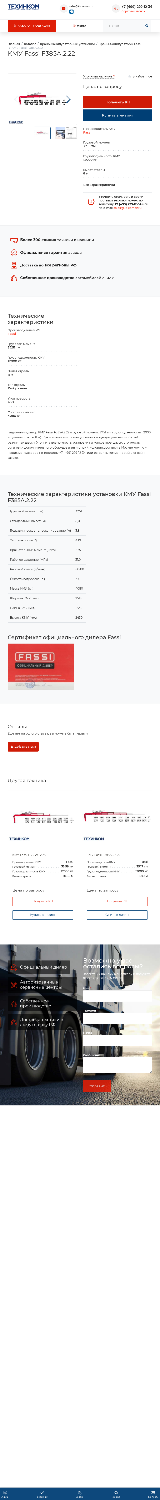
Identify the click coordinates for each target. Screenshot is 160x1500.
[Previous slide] (16, 99)
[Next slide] (68, 99)
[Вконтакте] (71, 11)
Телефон (90, 1010)
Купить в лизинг (42, 915)
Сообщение (91, 1055)
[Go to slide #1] (42, 133)
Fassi (87, 132)
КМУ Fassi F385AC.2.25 (103, 855)
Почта (87, 1032)
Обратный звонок (133, 11)
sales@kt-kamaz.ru (81, 6)
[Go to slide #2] (60, 133)
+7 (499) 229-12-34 (136, 7)
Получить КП (43, 901)
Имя (86, 988)
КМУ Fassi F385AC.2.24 (29, 855)
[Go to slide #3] (70, 133)
